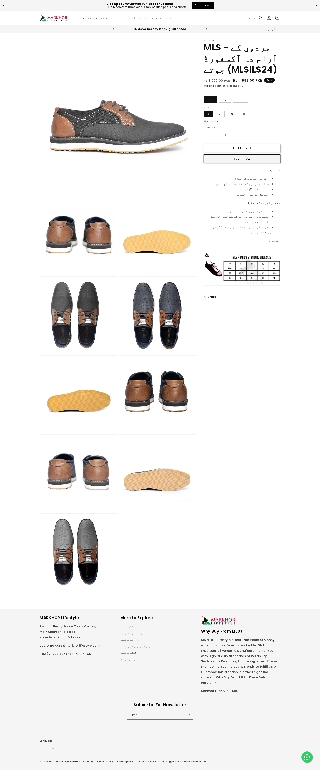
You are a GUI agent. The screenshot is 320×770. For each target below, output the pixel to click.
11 (244, 114)
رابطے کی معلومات (131, 633)
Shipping (209, 85)
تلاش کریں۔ (126, 626)
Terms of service (147, 761)
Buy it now (242, 159)
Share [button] (212, 297)
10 (231, 114)
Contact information (194, 761)
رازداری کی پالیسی (132, 640)
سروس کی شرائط (129, 659)
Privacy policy (125, 761)
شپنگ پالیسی (128, 652)
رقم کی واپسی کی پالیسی (135, 646)
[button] (79, 18)
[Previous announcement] (113, 29)
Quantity (209, 127)
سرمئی (240, 99)
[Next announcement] (207, 29)
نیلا (225, 99)
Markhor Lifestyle (59, 761)
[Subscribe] (189, 715)
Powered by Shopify (82, 761)
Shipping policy (169, 761)
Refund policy (105, 761)
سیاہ (210, 99)
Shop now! (203, 5)
